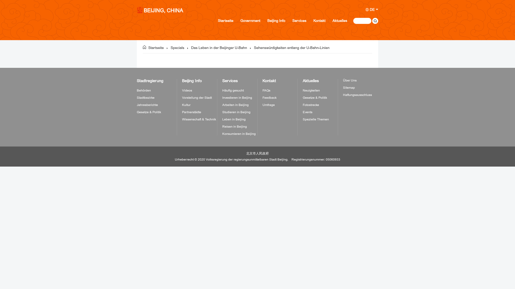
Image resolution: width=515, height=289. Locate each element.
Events (307, 112)
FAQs (266, 91)
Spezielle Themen (316, 119)
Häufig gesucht (233, 91)
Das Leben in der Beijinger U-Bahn (219, 48)
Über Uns (350, 80)
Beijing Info (276, 20)
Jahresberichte (147, 105)
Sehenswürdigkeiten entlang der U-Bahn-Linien (292, 48)
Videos (187, 91)
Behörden (144, 91)
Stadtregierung (150, 80)
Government (250, 20)
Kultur (186, 105)
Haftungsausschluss (357, 95)
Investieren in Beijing (237, 98)
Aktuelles (340, 20)
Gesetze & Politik (149, 112)
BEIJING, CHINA (163, 11)
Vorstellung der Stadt (197, 98)
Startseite (225, 20)
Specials (177, 48)
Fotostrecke (311, 105)
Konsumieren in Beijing (239, 134)
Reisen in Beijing (234, 127)
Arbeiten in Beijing (235, 105)
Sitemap (349, 88)
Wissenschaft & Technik (199, 119)
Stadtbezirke (145, 98)
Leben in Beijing (234, 119)
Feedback (270, 98)
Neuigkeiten (311, 91)
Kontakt (319, 20)
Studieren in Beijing (236, 112)
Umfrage (269, 105)
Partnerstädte (191, 112)
